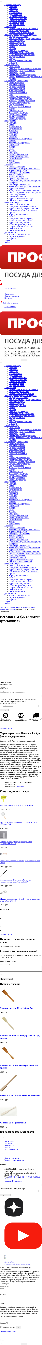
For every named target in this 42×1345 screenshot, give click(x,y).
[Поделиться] (3, 1286)
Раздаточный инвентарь (18, 17)
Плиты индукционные (17, 195)
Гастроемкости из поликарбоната (21, 33)
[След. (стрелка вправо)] (3, 1288)
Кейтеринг (8, 165)
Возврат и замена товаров (14, 1160)
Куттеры (12, 147)
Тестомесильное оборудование (20, 139)
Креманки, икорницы (17, 85)
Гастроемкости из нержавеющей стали (23, 29)
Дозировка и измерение (18, 19)
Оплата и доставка (11, 296)
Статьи (7, 1147)
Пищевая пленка (15, 229)
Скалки (12, 47)
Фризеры (12, 141)
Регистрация (13, 303)
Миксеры (12, 151)
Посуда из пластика (16, 105)
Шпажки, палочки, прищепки (20, 201)
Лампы (11, 149)
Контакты (8, 298)
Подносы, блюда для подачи (19, 103)
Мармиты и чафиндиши (18, 171)
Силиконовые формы (17, 41)
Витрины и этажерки (17, 167)
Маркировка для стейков (18, 215)
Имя (1, 975)
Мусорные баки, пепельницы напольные (24, 191)
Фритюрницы (14, 163)
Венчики (12, 49)
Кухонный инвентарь (12, 5)
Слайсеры (13, 137)
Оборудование (10, 121)
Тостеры (12, 161)
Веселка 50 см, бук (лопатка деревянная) (20, 1095)
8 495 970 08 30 (26, 1177)
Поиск (24, 360)
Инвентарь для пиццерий (18, 51)
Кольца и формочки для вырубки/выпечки (25, 39)
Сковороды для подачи (17, 119)
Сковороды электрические (19, 157)
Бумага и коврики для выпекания (21, 55)
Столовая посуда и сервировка (16, 81)
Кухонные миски (15, 13)
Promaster (20, 786)
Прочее (12, 213)
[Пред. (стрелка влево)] (1, 1288)
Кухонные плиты (15, 127)
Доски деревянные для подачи (20, 99)
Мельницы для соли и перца (20, 107)
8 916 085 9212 (13, 1177)
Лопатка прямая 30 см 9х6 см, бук (16, 1008)
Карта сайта (9, 1262)
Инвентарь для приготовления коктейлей (25, 69)
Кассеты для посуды (16, 177)
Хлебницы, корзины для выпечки (22, 101)
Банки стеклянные (16, 111)
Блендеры (12, 123)
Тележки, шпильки (16, 175)
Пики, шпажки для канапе (19, 205)
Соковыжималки (15, 159)
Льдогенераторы (15, 129)
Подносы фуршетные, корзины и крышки (25, 193)
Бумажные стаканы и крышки (20, 221)
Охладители (13, 133)
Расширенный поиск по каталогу (17, 1264)
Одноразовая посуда (12, 203)
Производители (10, 1145)
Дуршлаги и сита (15, 15)
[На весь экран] (5, 1286)
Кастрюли (13, 7)
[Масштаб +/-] (8, 1286)
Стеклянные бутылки (17, 89)
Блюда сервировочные (17, 197)
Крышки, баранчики (17, 117)
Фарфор (12, 109)
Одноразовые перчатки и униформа (22, 207)
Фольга (12, 217)
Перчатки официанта (17, 237)
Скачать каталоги (11, 1149)
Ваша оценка (5, 961)
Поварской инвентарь (17, 21)
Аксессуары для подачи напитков (22, 71)
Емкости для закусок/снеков (19, 97)
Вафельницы (14, 145)
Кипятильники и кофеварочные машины (24, 169)
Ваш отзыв (5, 965)
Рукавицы (13, 63)
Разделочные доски (16, 23)
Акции (7, 241)
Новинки (8, 243)
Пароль (3, 1323)
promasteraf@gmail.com (13, 1181)
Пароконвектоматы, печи (18, 155)
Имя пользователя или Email (11, 1317)
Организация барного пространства (22, 75)
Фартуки (12, 239)
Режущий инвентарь (17, 25)
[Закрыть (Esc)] (1, 1286)
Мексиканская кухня (17, 91)
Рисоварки (13, 135)
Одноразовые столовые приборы (21, 219)
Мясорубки (13, 131)
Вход (18, 1327)
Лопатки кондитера (16, 43)
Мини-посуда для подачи (18, 113)
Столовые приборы (16, 83)
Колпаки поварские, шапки (19, 235)
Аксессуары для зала (17, 73)
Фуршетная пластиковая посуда (21, 199)
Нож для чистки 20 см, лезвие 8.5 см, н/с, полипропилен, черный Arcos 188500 (15, 881)
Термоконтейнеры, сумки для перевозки (24, 187)
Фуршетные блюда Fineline (19, 223)
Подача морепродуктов (18, 115)
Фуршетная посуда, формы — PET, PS (23, 209)
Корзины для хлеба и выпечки (20, 61)
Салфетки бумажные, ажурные (20, 227)
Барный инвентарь (11, 65)
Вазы (11, 95)
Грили (11, 125)
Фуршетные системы (17, 189)
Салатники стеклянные (18, 93)
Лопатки (12, 609)
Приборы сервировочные (18, 179)
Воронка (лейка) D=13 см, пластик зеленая (16, 805)
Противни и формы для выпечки (21, 53)
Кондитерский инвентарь (18, 37)
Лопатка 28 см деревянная (13, 1123)
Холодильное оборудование (19, 143)
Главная (3, 607)
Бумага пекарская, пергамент (20, 225)
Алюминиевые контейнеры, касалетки (24, 211)
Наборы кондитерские (17, 45)
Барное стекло (14, 67)
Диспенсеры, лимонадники (19, 185)
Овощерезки (13, 153)
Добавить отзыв (6, 728)
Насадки (12, 59)
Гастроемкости (10, 27)
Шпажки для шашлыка (17, 231)
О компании (9, 294)
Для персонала (10, 233)
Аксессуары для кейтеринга (19, 173)
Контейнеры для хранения (19, 31)
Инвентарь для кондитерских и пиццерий (20, 35)
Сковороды (13, 11)
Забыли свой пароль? (8, 1331)
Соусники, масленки (17, 87)
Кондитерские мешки (17, 57)
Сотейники (13, 9)
